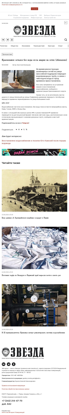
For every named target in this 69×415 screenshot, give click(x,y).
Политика (3, 46)
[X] (24, 129)
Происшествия (39, 46)
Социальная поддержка (21, 17)
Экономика (26, 46)
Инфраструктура (36, 17)
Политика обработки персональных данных (15, 389)
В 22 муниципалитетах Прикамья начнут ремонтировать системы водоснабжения (33, 333)
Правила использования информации (13, 385)
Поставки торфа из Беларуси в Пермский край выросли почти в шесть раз (31, 275)
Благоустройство (50, 17)
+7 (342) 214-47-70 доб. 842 (12, 402)
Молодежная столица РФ (28, 15)
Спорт (60, 46)
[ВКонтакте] (16, 129)
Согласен (34, 9)
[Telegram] (21, 129)
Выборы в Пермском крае (52, 15)
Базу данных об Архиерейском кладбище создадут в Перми (25, 218)
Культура (51, 46)
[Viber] (26, 129)
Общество (14, 46)
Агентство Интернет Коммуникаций (13, 412)
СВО (40, 15)
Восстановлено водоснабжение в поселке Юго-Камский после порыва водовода (34, 142)
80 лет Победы (13, 15)
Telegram (25, 123)
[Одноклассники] (19, 129)
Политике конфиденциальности (12, 4)
